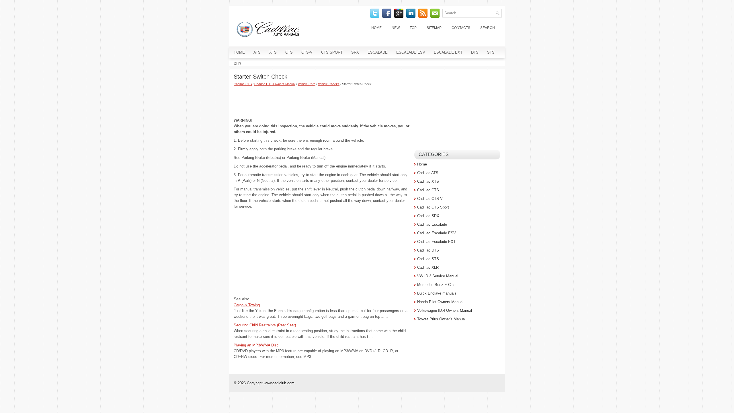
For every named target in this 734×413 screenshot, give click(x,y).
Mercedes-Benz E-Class (437, 285)
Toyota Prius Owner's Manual (441, 319)
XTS (273, 52)
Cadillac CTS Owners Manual (274, 84)
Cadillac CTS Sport (433, 207)
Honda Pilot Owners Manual (440, 302)
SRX (355, 52)
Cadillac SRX (428, 216)
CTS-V (307, 52)
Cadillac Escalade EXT (436, 241)
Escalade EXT (448, 52)
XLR (237, 64)
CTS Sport (332, 52)
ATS (257, 52)
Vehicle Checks (328, 84)
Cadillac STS (428, 259)
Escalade (378, 52)
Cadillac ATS (427, 173)
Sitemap (434, 28)
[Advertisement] (322, 102)
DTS (475, 52)
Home (376, 28)
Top (413, 28)
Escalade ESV (410, 52)
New (396, 28)
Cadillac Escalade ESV (436, 233)
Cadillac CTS (243, 84)
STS (491, 52)
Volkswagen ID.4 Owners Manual (444, 310)
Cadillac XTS (428, 181)
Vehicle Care (306, 84)
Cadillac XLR (428, 267)
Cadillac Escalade (432, 224)
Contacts (461, 28)
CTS (289, 52)
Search (487, 28)
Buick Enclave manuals (436, 293)
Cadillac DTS (428, 250)
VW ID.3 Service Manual (437, 276)
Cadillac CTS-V (430, 198)
